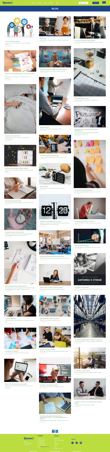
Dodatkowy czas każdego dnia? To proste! (50, 221)
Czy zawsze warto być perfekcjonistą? (49, 155)
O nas (45, 2)
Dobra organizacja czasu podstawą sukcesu (16, 286)
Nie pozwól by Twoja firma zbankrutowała (85, 40)
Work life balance (44, 186)
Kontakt (50, 2)
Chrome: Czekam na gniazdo (12, 41)
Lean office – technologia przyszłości (49, 385)
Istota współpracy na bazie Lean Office (49, 318)
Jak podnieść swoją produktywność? (84, 190)
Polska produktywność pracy (82, 245)
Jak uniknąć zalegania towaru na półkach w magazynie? (88, 339)
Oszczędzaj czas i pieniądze (82, 287)
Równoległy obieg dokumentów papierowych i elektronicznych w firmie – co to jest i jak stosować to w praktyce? (53, 417)
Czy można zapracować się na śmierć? (84, 221)
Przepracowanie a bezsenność (12, 135)
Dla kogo (33, 2)
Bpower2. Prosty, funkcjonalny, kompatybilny (16, 384)
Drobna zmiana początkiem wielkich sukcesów (16, 168)
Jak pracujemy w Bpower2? (12, 351)
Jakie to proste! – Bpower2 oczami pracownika (51, 287)
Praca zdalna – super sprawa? (82, 370)
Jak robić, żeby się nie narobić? (47, 349)
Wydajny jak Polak (44, 127)
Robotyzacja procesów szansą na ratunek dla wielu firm (53, 69)
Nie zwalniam (43, 38)
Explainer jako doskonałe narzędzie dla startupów (52, 256)
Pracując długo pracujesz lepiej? (13, 201)
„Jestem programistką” (10, 318)
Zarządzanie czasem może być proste (14, 232)
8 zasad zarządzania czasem (82, 98)
